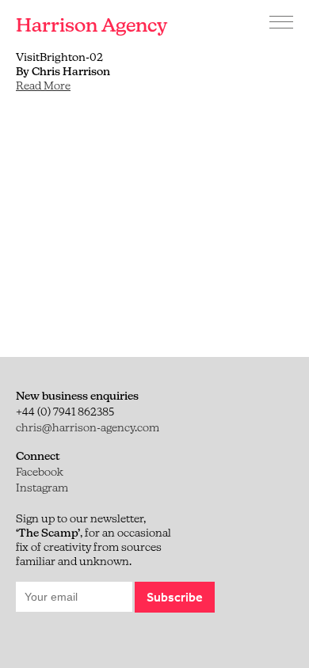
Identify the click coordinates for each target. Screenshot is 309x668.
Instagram (42, 487)
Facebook (39, 471)
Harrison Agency (91, 24)
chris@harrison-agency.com (87, 427)
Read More (43, 85)
